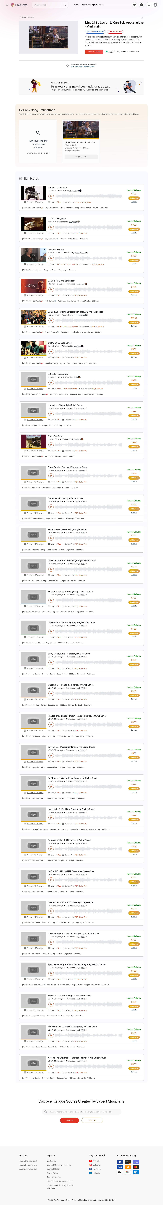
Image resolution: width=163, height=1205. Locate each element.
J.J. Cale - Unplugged (58, 374)
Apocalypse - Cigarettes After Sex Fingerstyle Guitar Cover (77, 964)
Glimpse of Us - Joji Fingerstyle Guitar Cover (69, 840)
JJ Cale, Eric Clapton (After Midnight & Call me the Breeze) (76, 311)
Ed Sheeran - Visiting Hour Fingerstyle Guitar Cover (72, 778)
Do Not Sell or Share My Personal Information (60, 1186)
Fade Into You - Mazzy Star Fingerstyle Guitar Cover (72, 1026)
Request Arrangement (28, 1161)
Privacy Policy (52, 1173)
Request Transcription (28, 1165)
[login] (155, 5)
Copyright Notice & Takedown (59, 1165)
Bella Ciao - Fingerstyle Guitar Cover (65, 498)
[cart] (141, 4)
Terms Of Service (53, 1177)
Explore (92, 1120)
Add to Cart (134, 198)
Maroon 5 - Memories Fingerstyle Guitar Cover (70, 591)
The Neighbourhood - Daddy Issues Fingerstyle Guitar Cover (77, 715)
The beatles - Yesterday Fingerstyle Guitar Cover (72, 622)
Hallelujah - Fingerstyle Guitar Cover (65, 405)
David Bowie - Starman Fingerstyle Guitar (68, 467)
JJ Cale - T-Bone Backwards (62, 280)
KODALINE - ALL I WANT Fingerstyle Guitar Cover (71, 871)
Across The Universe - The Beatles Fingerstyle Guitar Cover (77, 1057)
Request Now (94, 52)
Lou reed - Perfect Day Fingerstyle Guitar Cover (71, 809)
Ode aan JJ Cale (56, 249)
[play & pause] (51, 196)
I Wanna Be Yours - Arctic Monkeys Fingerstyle (70, 902)
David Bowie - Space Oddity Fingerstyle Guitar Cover (73, 933)
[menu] (7, 4)
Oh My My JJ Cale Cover (59, 343)
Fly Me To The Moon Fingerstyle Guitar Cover (69, 995)
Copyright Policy (53, 1169)
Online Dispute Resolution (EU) (59, 1181)
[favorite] (134, 4)
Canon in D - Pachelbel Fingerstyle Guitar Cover (70, 684)
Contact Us (51, 1161)
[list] (148, 4)
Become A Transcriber (28, 1169)
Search (69, 1120)
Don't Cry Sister (55, 436)
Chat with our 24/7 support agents (82, 67)
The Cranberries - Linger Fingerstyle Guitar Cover (72, 560)
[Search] (64, 5)
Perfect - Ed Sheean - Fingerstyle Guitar (67, 529)
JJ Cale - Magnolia (57, 218)
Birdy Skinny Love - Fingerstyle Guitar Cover (69, 653)
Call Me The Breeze (57, 187)
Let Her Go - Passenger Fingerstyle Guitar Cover (71, 747)
